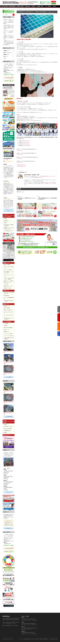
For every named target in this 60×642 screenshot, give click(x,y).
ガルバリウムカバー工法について (9, 313)
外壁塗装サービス (6, 262)
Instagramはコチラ (23, 166)
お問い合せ (58, 334)
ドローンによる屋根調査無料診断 (9, 298)
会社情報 (5, 424)
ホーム (17, 9)
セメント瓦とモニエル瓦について (9, 316)
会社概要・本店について (48, 183)
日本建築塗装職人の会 (7, 430)
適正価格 (5, 222)
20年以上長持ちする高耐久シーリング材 (9, 301)
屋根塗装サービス (6, 304)
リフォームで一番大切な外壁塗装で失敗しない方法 (43, 176)
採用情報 (5, 432)
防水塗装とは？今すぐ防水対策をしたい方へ (9, 293)
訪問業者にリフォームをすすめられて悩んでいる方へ (9, 228)
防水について (6, 56)
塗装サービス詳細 (20, 6)
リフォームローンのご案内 (8, 333)
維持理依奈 (5, 164)
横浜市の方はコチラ (6, 435)
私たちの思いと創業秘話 (8, 428)
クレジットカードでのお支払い (9, 335)
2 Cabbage (5, 197)
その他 (5, 58)
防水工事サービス (6, 290)
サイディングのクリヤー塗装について (9, 267)
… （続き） (5, 177)
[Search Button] (14, 15)
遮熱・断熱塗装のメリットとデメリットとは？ (9, 272)
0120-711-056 (26, 140)
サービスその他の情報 (7, 321)
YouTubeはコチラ (23, 164)
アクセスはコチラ (20, 150)
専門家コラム (20, 9)
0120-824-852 (27, 143)
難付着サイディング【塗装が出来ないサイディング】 (9, 282)
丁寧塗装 (5, 218)
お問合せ (54, 6)
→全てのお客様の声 (8, 376)
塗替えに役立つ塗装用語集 (8, 327)
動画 (58, 317)
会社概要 (4, 422)
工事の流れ (5, 325)
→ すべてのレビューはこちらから (8, 210)
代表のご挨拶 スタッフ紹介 (8, 426)
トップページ (5, 6)
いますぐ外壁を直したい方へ (8, 230)
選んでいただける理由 (7, 216)
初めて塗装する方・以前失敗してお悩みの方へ (9, 225)
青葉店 (54, 183)
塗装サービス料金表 (7, 264)
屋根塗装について (6, 54)
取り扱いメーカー (6, 329)
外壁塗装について (6, 50)
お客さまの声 (27, 6)
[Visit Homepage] (11, 2)
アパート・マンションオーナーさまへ (9, 275)
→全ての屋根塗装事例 (8, 416)
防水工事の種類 (6, 295)
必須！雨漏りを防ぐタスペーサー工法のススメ (9, 319)
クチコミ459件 (6, 159)
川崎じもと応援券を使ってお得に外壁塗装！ (9, 338)
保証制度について (6, 331)
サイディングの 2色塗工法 (8, 269)
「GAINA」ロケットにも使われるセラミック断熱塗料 (9, 279)
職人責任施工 (6, 220)
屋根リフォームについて (7, 52)
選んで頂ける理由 (12, 6)
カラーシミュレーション (58, 326)
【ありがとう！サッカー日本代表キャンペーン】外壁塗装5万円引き (8, 32)
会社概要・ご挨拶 (40, 6)
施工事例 (33, 6)
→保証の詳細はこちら (8, 528)
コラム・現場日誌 (48, 6)
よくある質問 (6, 323)
